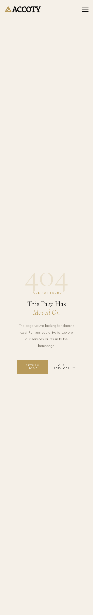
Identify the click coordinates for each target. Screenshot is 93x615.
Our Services (62, 367)
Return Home (33, 367)
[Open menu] (85, 9)
